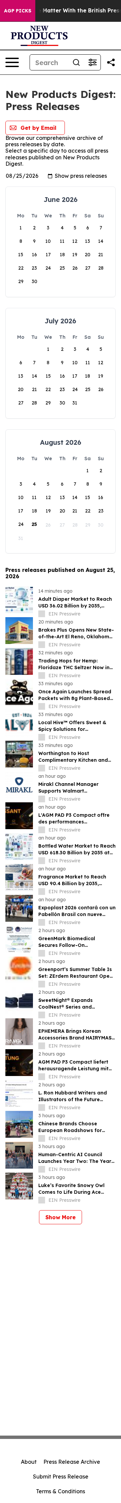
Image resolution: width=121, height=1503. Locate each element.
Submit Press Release (60, 1476)
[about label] (41, 613)
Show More (60, 1217)
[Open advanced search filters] (92, 62)
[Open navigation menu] (12, 62)
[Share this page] (111, 62)
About (29, 1461)
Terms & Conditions (60, 1491)
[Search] (76, 62)
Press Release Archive (71, 1461)
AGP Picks (17, 11)
